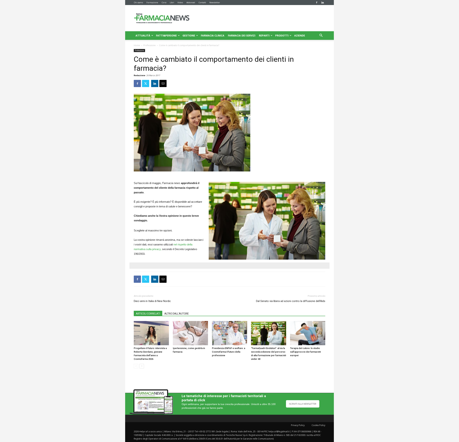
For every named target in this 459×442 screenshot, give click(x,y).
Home (137, 45)
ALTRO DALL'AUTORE (176, 313)
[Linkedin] (322, 2)
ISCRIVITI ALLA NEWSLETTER (302, 403)
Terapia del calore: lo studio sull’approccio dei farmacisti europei (305, 352)
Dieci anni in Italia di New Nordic (152, 301)
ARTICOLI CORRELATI (148, 313)
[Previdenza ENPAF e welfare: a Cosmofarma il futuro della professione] (229, 333)
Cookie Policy (318, 425)
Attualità (143, 35)
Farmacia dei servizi (241, 35)
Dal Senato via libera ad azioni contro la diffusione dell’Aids (290, 301)
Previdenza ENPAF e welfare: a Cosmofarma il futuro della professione (228, 352)
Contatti (202, 2)
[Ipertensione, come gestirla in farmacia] (190, 333)
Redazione (139, 75)
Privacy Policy (298, 425)
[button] (321, 36)
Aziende (299, 35)
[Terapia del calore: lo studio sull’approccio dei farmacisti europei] (307, 333)
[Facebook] (316, 2)
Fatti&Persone (166, 35)
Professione (149, 45)
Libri (172, 2)
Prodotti (281, 35)
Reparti (264, 35)
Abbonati (190, 2)
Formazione (152, 2)
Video (180, 2)
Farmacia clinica (212, 35)
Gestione (189, 35)
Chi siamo (138, 2)
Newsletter (214, 2)
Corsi (164, 2)
